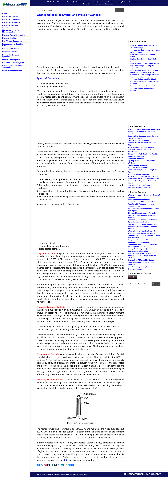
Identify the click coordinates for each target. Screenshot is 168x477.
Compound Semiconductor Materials (142, 244)
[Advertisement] (80, 49)
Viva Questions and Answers (103, 2)
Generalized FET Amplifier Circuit (141, 260)
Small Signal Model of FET (138, 247)
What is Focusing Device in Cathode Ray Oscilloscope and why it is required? (144, 65)
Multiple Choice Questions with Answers (132, 2)
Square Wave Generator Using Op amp (143, 136)
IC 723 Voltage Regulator (137, 165)
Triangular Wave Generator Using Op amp (144, 129)
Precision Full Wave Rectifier (139, 187)
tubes (67, 460)
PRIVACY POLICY (135, 474)
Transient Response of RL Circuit (141, 167)
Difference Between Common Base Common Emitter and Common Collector (143, 88)
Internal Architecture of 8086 (139, 185)
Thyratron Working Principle (139, 199)
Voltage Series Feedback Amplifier (141, 147)
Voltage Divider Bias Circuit (138, 174)
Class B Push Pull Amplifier (138, 140)
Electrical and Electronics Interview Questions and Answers (68, 2)
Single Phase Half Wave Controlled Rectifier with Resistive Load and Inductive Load (141, 204)
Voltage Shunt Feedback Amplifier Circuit (144, 176)
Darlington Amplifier (136, 158)
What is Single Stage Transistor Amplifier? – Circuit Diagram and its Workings (142, 255)
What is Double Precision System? (141, 231)
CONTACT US (148, 474)
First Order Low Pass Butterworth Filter (143, 179)
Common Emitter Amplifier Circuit (143, 79)
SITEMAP (157, 474)
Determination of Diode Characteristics (143, 224)
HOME (125, 474)
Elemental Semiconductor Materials (142, 213)
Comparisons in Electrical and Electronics (98, 4)
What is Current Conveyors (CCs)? (141, 233)
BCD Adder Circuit (135, 138)
